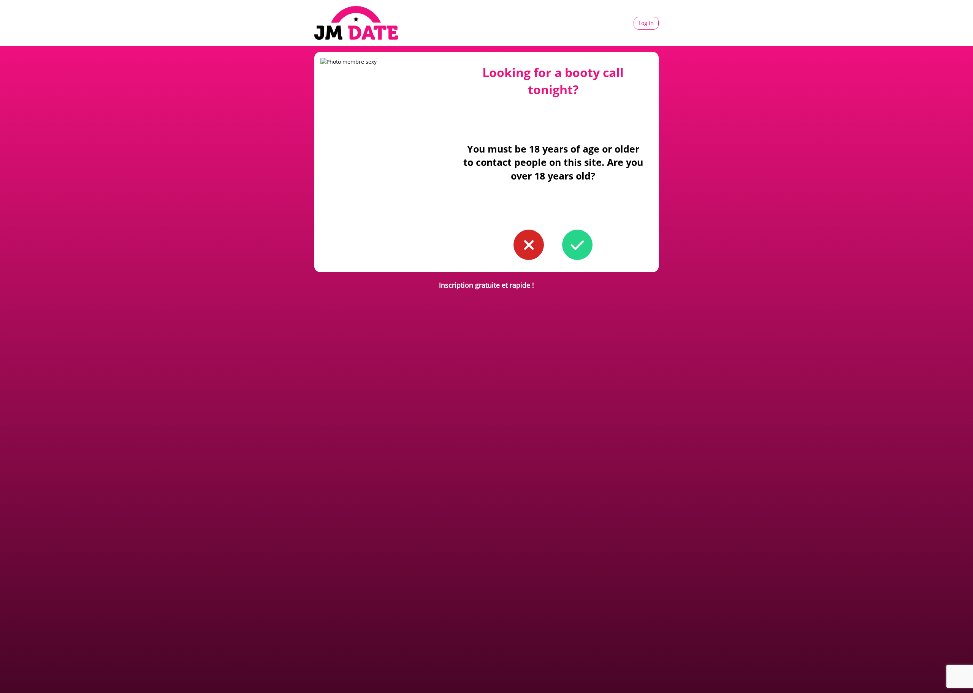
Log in (646, 23)
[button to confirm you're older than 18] (577, 245)
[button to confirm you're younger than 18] (528, 245)
